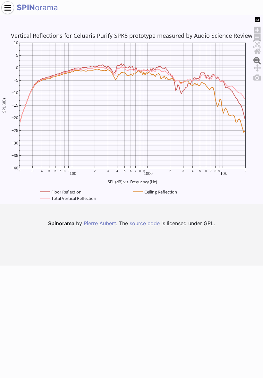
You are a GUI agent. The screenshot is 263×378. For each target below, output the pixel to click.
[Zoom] (257, 59)
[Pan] (257, 66)
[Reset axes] (257, 50)
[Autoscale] (257, 43)
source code (145, 223)
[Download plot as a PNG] (257, 76)
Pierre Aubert (100, 223)
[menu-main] (7, 7)
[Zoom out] (257, 36)
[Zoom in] (257, 29)
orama (37, 7)
